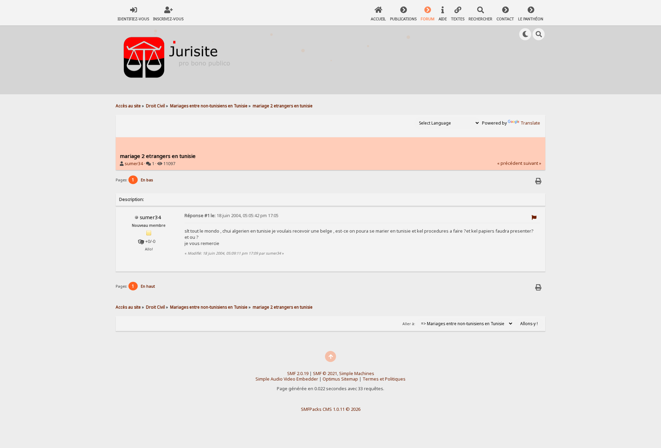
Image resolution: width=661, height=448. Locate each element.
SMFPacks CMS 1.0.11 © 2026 (330, 409)
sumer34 (134, 164)
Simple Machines (356, 373)
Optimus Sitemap (340, 379)
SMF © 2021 (325, 373)
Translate (530, 123)
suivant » (532, 163)
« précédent (509, 163)
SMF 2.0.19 (297, 373)
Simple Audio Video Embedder (286, 379)
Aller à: (408, 323)
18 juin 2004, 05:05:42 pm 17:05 (232, 215)
